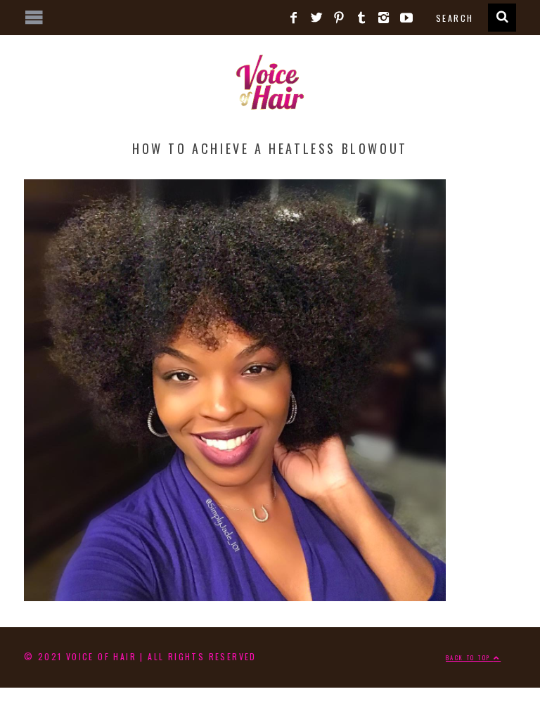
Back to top (470, 657)
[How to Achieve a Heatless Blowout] (235, 595)
